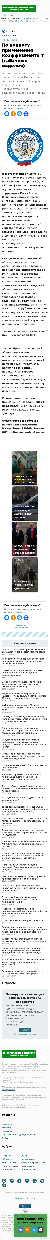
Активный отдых (15, 1022)
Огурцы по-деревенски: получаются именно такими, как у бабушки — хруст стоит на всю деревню (23, 756)
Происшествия (10, 1166)
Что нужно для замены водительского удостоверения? (22, 799)
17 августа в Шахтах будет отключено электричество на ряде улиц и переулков (24, 940)
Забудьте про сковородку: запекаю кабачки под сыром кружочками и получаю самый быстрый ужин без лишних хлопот (25, 743)
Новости (6, 1156)
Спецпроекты (9, 1169)
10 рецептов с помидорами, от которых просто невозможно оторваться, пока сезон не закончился (23, 661)
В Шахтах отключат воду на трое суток (22, 920)
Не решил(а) (13, 1025)
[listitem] (6, 113)
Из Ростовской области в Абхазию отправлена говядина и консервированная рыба (24, 707)
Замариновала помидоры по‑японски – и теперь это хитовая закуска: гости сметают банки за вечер (23, 684)
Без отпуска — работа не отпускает (25, 1012)
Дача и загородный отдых (20, 1009)
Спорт (24, 1156)
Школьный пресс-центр (33, 1163)
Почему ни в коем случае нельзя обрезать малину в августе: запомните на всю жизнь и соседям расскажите (24, 719)
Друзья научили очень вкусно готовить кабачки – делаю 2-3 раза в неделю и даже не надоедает (24, 832)
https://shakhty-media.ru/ (36, 1064)
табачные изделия (21, 628)
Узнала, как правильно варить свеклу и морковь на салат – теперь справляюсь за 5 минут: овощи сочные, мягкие (24, 855)
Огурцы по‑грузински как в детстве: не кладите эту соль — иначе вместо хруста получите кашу (24, 888)
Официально (9, 40)
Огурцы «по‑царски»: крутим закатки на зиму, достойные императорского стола (23, 650)
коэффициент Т (23, 625)
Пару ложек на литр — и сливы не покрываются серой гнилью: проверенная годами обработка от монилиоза (24, 730)
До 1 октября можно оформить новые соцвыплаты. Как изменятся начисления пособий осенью (23, 788)
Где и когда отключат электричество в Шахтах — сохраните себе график (22, 972)
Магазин (6, 1127)
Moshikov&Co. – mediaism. (32, 1192)
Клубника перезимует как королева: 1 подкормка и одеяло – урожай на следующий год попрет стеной (22, 777)
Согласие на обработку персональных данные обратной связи (21, 1106)
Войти (5, 1138)
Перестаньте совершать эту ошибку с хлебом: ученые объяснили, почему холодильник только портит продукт (22, 950)
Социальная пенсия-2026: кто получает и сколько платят (24, 766)
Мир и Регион (9, 1163)
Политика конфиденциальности (19, 1134)
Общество (7, 1159)
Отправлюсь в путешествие (21, 1015)
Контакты (7, 1124)
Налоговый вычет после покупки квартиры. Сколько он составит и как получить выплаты (22, 867)
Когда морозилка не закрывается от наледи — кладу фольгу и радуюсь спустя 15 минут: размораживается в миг (24, 695)
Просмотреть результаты (25, 1034)
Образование (28, 1159)
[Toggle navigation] (5, 15)
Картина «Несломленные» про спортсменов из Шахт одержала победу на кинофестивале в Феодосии (24, 911)
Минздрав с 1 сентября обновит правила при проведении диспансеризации (23, 877)
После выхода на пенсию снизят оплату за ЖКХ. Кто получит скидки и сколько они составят (24, 844)
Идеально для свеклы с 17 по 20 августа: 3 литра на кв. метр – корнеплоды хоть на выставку (24, 820)
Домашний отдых (16, 1018)
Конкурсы (7, 1131)
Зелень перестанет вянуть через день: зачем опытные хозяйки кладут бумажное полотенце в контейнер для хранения (24, 929)
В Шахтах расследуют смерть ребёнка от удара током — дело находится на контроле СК (24, 962)
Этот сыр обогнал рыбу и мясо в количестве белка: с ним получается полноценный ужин (21, 899)
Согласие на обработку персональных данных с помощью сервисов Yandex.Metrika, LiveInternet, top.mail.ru (24, 1097)
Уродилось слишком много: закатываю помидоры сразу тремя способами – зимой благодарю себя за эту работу (25, 809)
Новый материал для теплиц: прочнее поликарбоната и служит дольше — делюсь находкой (22, 672)
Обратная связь (29, 1169)
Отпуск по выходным (18, 1006)
